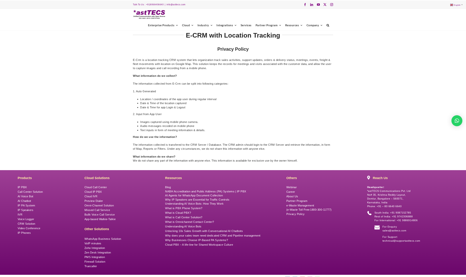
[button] (328, 25)
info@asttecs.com (176, 4)
